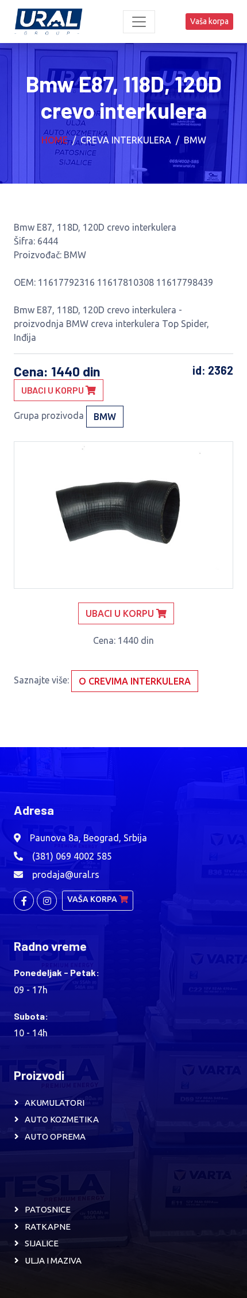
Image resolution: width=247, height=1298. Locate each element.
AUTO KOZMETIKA (62, 1119)
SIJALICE (42, 1243)
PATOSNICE (48, 1209)
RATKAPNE (48, 1226)
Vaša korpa (209, 21)
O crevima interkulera (135, 681)
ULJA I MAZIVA (53, 1260)
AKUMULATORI (54, 1102)
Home (54, 140)
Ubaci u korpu (53, 389)
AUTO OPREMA (55, 1136)
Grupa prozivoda (49, 415)
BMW (195, 140)
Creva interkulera (125, 140)
